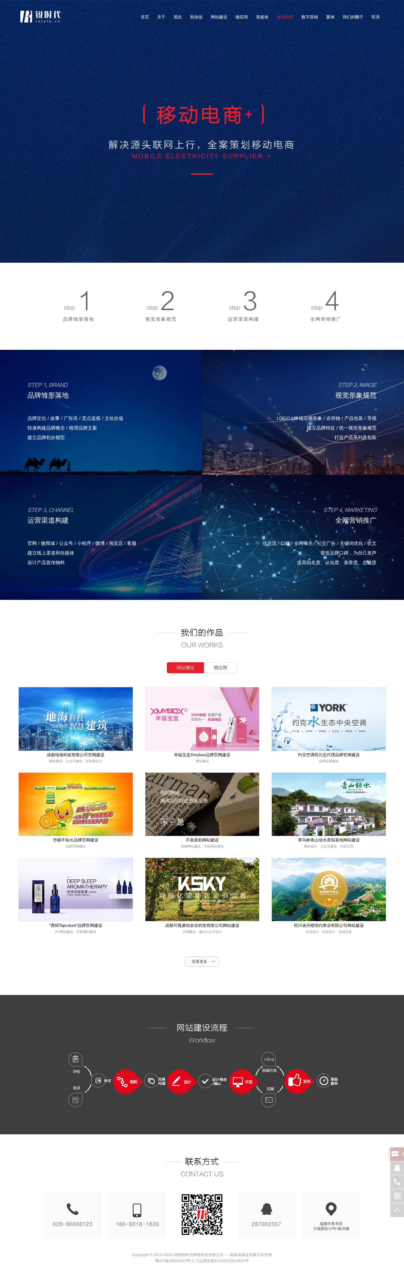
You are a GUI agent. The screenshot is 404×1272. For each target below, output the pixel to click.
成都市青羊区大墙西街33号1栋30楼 (331, 1226)
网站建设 (185, 667)
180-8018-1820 (137, 1224)
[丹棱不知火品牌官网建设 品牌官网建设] (75, 804)
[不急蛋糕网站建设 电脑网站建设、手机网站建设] (202, 804)
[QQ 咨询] (397, 1168)
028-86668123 (73, 1224)
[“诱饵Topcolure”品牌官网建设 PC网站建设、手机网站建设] (75, 889)
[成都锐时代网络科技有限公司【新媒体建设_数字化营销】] (40, 17)
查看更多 (199, 961)
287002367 (266, 1224)
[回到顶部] (397, 1210)
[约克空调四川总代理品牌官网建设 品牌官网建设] (328, 718)
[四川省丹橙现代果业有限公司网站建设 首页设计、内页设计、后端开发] (328, 889)
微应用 (220, 667)
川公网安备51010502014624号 (222, 1261)
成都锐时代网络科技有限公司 (199, 1254)
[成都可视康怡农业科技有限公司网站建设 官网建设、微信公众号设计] (202, 889)
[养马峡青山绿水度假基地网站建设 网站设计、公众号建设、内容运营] (328, 804)
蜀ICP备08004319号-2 (174, 1261)
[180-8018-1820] (397, 1182)
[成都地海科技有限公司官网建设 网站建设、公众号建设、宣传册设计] (75, 718)
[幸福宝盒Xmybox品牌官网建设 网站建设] (202, 718)
